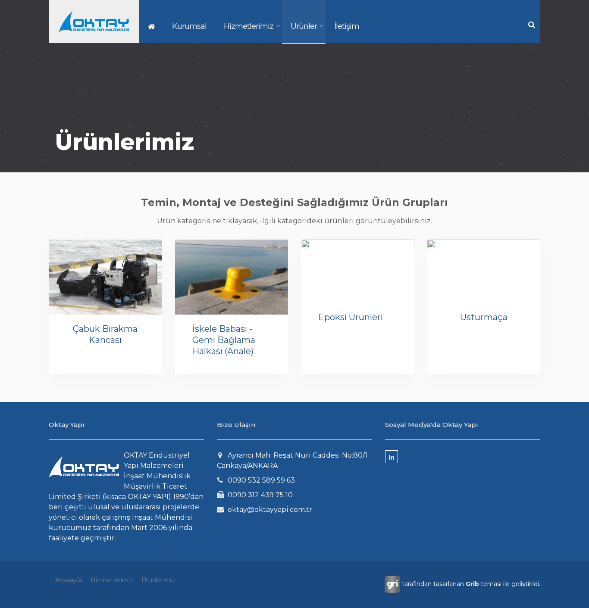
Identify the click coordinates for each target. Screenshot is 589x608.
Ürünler (304, 26)
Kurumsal (189, 26)
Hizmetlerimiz (248, 26)
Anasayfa (68, 580)
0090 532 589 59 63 (261, 480)
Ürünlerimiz (158, 580)
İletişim (346, 26)
